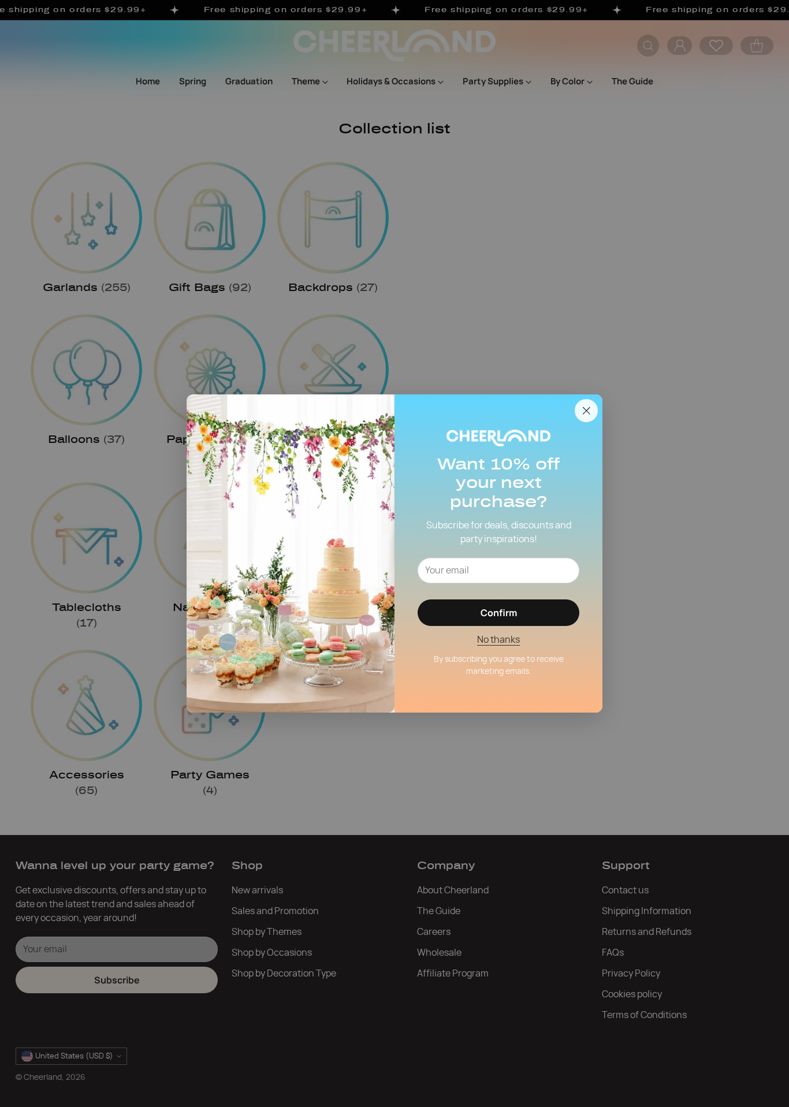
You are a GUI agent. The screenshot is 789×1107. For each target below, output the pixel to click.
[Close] (586, 410)
